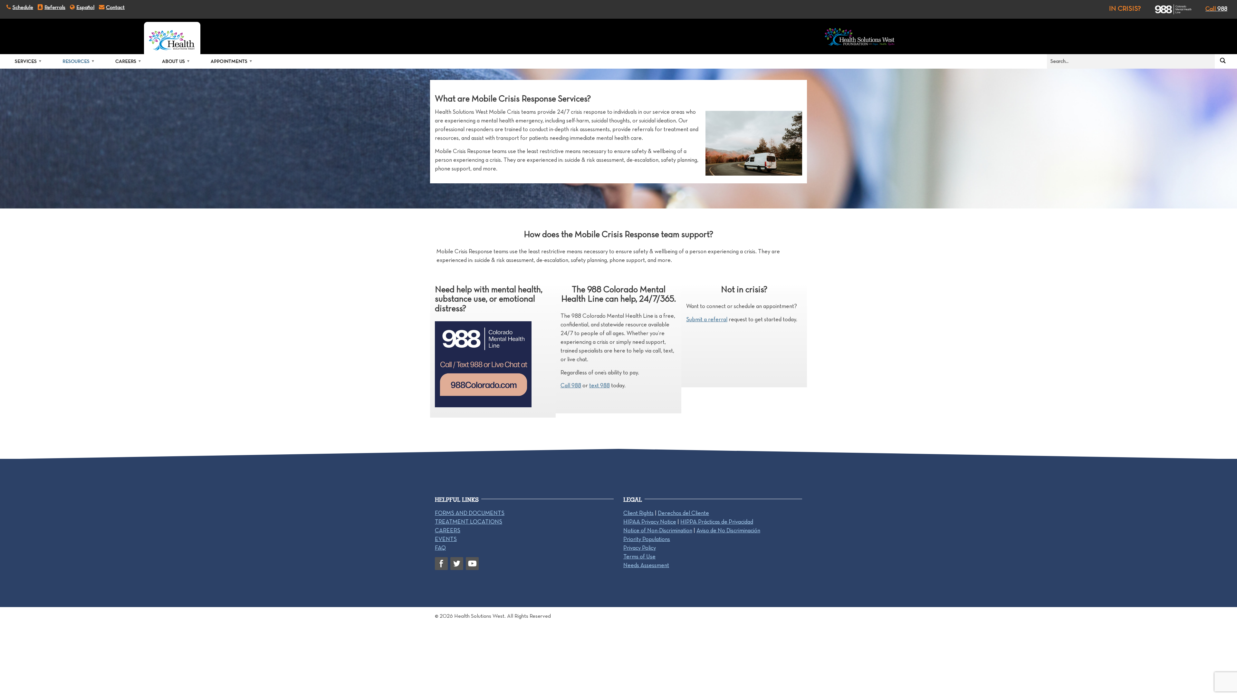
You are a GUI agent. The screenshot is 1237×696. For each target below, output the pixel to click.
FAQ (440, 547)
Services (26, 61)
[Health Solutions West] (172, 38)
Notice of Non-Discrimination (657, 530)
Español (85, 7)
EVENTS (446, 539)
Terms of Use (639, 556)
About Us (173, 61)
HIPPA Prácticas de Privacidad (716, 521)
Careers (125, 61)
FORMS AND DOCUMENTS (469, 513)
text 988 (599, 385)
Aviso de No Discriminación (728, 530)
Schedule (23, 7)
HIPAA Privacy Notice (649, 521)
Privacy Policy (639, 547)
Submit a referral (706, 319)
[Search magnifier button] (1223, 61)
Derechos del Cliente (683, 513)
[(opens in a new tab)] (1168, 9)
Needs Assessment (646, 565)
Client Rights (638, 513)
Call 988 (571, 385)
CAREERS (447, 530)
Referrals (54, 7)
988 (1216, 8)
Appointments (229, 61)
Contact (115, 7)
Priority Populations (646, 539)
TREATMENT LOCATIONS (468, 521)
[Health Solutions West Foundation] (859, 38)
